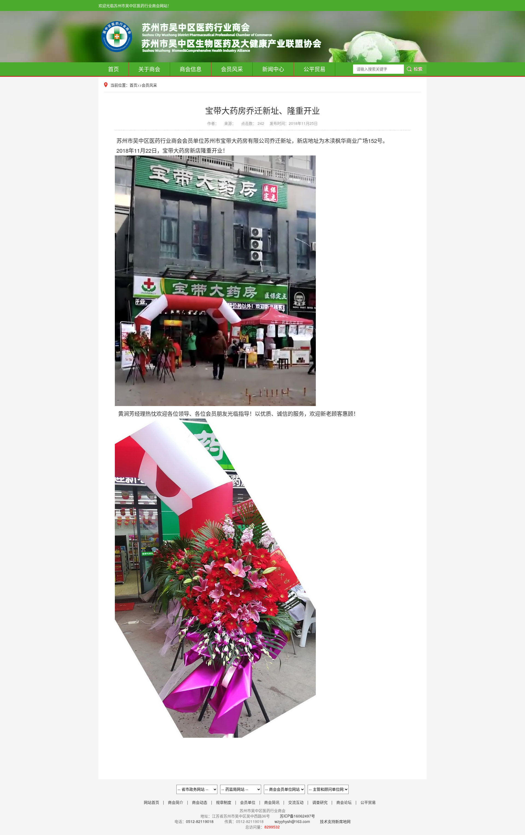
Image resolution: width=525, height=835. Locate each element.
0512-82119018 (200, 821)
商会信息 (191, 69)
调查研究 (320, 802)
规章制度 (223, 802)
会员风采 (232, 69)
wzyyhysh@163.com (292, 821)
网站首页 (151, 802)
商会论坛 (344, 802)
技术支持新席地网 (335, 821)
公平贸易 (314, 69)
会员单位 (247, 802)
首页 (113, 69)
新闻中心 (273, 69)
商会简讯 (271, 802)
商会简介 (175, 802)
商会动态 (199, 802)
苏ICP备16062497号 (297, 816)
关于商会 (149, 69)
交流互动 (296, 802)
